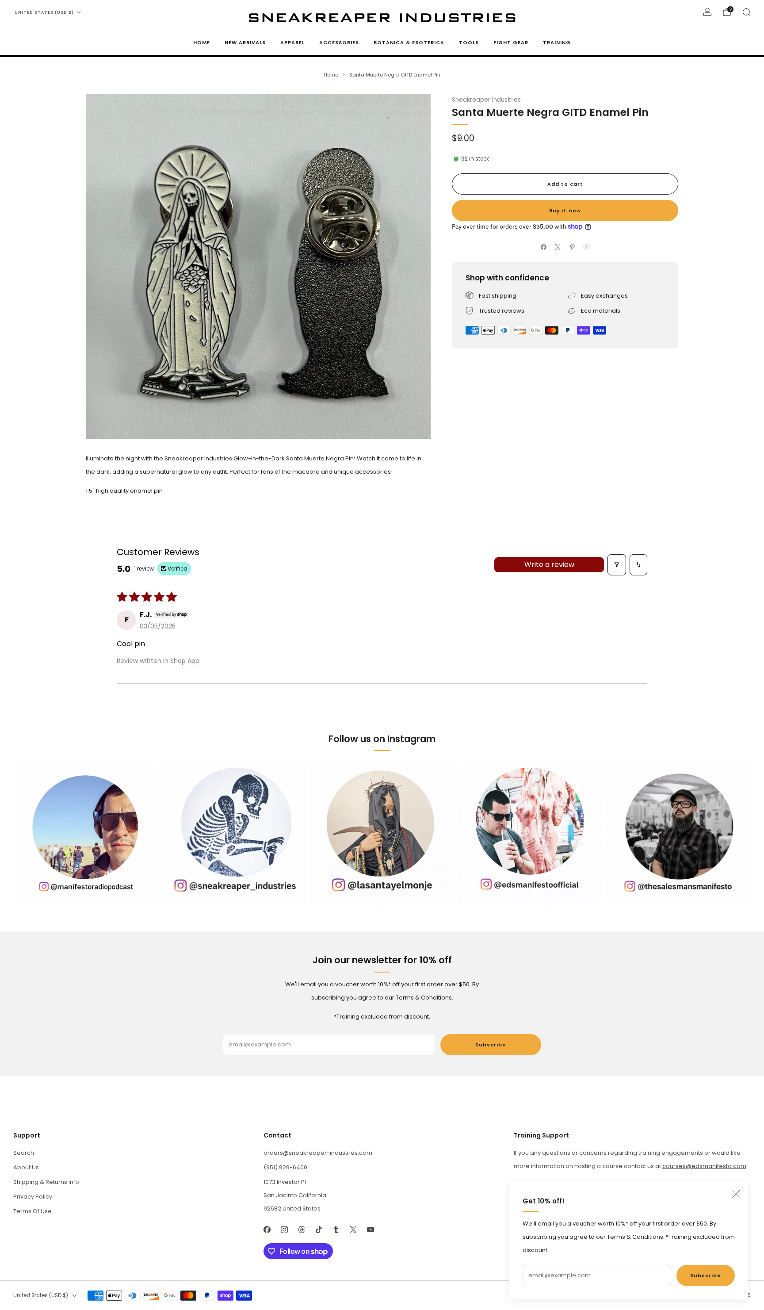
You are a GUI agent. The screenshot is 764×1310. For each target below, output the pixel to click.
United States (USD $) (44, 12)
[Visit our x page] (353, 1229)
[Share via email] (586, 247)
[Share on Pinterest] (572, 247)
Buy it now (565, 210)
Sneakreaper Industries (486, 100)
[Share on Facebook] (543, 247)
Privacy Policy (32, 1196)
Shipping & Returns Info (46, 1182)
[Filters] (616, 564)
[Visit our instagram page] (284, 1229)
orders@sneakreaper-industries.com (318, 1153)
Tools (469, 42)
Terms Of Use (32, 1211)
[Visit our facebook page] (266, 1229)
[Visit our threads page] (301, 1229)
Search (23, 1153)
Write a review (549, 564)
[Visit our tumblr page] (335, 1229)
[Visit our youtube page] (370, 1229)
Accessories (339, 42)
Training (557, 42)
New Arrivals (245, 42)
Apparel (292, 42)
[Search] (746, 12)
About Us (26, 1167)
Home (201, 42)
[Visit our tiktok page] (318, 1229)
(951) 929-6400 (285, 1167)
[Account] (707, 12)
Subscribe (705, 1275)
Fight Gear (510, 42)
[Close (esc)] (736, 1194)
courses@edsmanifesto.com (704, 1166)
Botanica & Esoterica (409, 42)
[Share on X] (558, 247)
